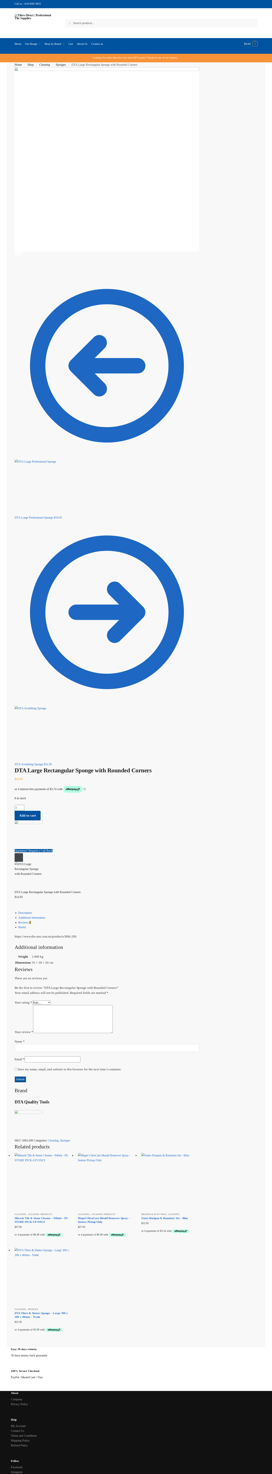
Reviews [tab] (24, 922)
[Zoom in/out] (46, 266)
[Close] (19, 857)
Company (16, 1399)
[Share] (28, 266)
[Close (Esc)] (19, 266)
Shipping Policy (20, 1440)
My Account (18, 1426)
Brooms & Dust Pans (153, 1214)
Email (20, 1059)
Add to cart (27, 815)
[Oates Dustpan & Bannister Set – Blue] (170, 1182)
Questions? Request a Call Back (34, 850)
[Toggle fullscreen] (37, 266)
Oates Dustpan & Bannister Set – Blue (164, 1218)
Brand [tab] (22, 927)
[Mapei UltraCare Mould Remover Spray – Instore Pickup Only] (107, 1182)
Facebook (16, 1467)
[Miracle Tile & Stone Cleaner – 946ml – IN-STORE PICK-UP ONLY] (43, 1182)
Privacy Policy (19, 1404)
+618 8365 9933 (32, 3)
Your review (24, 1032)
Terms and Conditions (24, 1435)
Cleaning (44, 64)
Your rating (23, 1002)
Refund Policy (19, 1445)
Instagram (16, 1472)
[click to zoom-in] (107, 159)
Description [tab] (25, 912)
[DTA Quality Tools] (107, 834)
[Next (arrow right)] (28, 272)
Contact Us (17, 1430)
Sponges (61, 64)
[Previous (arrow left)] (19, 272)
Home (18, 64)
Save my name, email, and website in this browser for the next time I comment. (69, 1069)
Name (20, 1041)
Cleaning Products (40, 1214)
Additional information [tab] (31, 917)
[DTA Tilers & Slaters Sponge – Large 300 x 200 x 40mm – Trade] (43, 1276)
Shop (30, 64)
